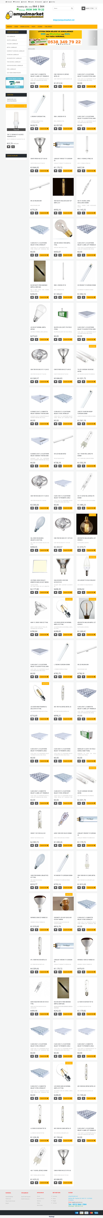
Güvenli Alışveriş (9, 1196)
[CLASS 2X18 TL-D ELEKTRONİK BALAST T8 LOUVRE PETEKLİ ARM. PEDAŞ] (86, 60)
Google (54, 1200)
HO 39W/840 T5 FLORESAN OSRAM (86, 285)
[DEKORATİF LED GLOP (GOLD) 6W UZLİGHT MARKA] (63, 903)
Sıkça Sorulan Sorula (10, 1201)
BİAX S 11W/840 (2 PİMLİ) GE (85, 158)
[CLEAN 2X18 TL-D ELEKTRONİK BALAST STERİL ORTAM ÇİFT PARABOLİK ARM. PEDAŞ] (63, 777)
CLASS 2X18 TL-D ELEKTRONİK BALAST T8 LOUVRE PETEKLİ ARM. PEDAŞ (86, 76)
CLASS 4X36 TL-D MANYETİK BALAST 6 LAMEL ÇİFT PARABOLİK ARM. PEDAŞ (39, 793)
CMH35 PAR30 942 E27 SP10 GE (62, 1170)
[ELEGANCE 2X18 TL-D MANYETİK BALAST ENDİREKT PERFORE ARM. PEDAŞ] (39, 397)
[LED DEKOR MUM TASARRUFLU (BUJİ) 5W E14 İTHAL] (39, 692)
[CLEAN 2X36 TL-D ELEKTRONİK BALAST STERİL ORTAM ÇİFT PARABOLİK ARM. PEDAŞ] (39, 1030)
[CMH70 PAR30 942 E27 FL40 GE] (39, 144)
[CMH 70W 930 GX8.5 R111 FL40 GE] (39, 481)
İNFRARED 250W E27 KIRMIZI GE (38, 917)
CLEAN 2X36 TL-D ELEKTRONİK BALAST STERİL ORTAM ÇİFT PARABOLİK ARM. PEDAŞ (38, 1046)
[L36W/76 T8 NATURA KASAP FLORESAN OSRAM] (86, 397)
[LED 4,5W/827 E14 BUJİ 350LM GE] (86, 566)
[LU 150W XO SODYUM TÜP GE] (86, 987)
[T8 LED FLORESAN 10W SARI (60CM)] (86, 777)
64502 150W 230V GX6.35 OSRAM (63, 833)
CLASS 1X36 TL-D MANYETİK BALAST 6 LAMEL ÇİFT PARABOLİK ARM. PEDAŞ (39, 76)
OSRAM (16, 26)
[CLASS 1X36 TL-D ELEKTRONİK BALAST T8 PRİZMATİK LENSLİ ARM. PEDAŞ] (63, 481)
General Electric (40, 1198)
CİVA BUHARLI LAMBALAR (13, 62)
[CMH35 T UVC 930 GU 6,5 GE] (39, 819)
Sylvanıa (39, 1200)
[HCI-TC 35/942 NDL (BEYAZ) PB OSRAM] (86, 481)
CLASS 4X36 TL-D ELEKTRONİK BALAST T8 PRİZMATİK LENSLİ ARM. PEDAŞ (62, 751)
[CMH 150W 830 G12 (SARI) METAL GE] (86, 861)
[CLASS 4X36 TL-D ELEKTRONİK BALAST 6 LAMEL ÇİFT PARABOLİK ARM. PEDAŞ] (86, 1114)
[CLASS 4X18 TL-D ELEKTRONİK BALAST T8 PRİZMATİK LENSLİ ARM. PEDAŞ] (39, 734)
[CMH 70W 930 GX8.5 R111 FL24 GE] (39, 355)
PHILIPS (33, 26)
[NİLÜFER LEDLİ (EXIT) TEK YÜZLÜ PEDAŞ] (63, 313)
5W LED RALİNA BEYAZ (60, 454)
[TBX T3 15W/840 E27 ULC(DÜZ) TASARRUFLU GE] (16, 120)
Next (94, 38)
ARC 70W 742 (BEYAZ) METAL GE (62, 707)
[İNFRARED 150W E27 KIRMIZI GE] (86, 945)
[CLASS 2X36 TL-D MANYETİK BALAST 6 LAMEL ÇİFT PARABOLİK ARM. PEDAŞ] (86, 692)
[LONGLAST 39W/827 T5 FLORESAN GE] (63, 144)
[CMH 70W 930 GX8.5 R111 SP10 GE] (63, 524)
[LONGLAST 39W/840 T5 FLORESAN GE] (63, 945)
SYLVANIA (40, 26)
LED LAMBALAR (11, 36)
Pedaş (38, 1203)
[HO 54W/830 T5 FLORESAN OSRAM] (63, 861)
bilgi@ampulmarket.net (77, 1202)
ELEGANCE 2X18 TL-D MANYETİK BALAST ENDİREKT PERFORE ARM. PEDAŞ (39, 413)
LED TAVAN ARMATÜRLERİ (14, 72)
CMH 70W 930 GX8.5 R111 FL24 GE (39, 369)
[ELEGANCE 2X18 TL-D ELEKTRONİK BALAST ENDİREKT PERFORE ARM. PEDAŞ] (39, 439)
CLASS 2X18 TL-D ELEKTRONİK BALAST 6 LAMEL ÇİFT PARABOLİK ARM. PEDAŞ (86, 245)
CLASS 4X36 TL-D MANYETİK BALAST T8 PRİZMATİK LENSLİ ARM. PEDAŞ (85, 1046)
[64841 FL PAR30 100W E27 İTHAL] (39, 608)
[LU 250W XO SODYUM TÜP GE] (39, 1114)
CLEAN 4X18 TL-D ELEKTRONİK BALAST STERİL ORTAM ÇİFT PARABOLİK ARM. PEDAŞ (62, 413)
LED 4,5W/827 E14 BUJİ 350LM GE (86, 580)
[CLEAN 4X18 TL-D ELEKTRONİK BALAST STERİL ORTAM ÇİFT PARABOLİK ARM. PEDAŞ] (63, 397)
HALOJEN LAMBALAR (12, 43)
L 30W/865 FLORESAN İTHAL (38, 116)
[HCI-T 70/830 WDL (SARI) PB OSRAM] (86, 439)
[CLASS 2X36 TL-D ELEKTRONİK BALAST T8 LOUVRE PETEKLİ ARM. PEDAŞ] (86, 313)
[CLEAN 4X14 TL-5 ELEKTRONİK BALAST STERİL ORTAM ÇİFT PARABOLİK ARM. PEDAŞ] (39, 229)
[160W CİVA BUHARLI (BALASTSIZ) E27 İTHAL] (39, 861)
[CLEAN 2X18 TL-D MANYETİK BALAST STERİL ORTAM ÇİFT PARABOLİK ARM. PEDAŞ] (39, 1072)
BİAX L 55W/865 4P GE (60, 285)
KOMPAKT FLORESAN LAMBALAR (15, 51)
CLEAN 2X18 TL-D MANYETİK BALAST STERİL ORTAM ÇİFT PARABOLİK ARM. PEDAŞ (38, 1088)
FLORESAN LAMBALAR (13, 54)
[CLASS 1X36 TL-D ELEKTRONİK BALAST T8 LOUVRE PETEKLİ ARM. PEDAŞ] (86, 102)
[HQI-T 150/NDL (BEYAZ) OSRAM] (39, 1156)
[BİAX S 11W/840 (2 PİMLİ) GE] (86, 144)
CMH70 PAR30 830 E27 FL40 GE (62, 369)
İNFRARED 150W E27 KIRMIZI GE (85, 960)
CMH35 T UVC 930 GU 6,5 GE (37, 833)
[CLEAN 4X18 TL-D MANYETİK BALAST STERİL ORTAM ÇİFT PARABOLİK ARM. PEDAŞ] (86, 903)
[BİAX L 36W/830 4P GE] (63, 102)
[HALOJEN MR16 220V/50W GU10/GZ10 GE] (63, 566)
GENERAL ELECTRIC (24, 26)
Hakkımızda (8, 1198)
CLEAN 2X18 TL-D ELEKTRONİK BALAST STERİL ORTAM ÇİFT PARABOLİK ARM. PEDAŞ (62, 793)
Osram (38, 1196)
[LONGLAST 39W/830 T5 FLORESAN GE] (86, 819)
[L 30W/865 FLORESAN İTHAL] (39, 102)
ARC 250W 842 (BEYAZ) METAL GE (86, 1086)
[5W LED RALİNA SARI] (86, 650)
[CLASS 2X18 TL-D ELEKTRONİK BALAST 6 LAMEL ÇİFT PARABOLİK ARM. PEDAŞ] (86, 229)
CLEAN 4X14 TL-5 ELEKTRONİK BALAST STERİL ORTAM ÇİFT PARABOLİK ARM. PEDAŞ (38, 245)
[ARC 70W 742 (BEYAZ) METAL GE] (63, 692)
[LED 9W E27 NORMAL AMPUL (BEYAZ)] (39, 313)
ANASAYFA (9, 26)
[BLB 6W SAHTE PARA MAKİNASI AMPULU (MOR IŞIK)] (63, 987)
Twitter (54, 1198)
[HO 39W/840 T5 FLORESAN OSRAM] (86, 271)
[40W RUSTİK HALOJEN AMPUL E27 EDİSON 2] (86, 608)
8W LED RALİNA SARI (36, 201)
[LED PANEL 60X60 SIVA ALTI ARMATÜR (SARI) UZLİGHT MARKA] (39, 566)
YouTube (55, 1203)
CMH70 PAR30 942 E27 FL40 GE (38, 158)
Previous (33, 38)
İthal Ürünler (40, 1205)
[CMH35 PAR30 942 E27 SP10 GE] (63, 1156)
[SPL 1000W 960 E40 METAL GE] (39, 945)
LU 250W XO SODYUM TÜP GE (38, 1128)
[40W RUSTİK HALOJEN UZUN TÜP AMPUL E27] (63, 186)
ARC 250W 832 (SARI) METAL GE (62, 1128)
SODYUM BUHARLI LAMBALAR (15, 65)
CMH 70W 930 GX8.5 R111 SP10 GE (63, 538)
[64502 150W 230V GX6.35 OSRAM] (63, 819)
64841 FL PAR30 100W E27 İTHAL (39, 622)
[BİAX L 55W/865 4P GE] (63, 271)
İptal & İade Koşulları (25, 1196)
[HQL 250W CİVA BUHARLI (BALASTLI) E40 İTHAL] (39, 524)
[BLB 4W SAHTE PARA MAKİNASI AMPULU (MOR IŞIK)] (39, 271)
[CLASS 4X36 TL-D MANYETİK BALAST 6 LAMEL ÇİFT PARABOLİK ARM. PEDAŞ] (39, 777)
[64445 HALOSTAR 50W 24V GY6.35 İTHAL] (39, 987)
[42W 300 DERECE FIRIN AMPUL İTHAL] (63, 229)
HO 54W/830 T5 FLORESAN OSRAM (63, 875)
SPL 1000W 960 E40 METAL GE (38, 960)
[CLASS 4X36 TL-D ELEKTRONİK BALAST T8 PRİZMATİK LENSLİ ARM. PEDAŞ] (63, 734)
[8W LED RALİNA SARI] (39, 186)
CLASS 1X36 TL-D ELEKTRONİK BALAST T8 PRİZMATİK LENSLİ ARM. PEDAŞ (62, 498)
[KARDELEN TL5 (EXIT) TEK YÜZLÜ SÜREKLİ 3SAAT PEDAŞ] (86, 734)
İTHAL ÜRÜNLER (48, 26)
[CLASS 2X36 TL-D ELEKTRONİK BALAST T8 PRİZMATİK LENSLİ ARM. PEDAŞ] (63, 1030)
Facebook (55, 1196)
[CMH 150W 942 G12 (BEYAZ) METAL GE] (63, 60)
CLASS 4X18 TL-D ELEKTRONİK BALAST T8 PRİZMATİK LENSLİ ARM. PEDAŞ (38, 751)
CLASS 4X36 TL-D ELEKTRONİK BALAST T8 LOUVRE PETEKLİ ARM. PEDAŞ (39, 666)
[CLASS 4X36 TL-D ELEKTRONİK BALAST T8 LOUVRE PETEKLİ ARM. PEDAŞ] (39, 650)
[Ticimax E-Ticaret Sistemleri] (51, 1217)
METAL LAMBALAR (12, 47)
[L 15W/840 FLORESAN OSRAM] (63, 650)
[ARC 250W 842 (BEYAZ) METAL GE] (86, 1072)
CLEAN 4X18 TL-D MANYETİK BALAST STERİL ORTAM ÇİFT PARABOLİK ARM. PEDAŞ (85, 919)
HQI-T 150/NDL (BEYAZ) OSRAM (38, 1170)
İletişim (7, 1203)
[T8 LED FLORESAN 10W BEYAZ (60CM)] (86, 355)
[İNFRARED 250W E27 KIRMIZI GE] (39, 903)
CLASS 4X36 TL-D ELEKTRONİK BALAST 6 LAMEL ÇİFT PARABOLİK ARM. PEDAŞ (86, 1130)
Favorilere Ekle (8, 146)
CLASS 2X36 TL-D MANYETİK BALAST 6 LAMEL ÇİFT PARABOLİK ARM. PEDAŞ (86, 708)
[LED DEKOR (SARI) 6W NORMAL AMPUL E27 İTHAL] (63, 1072)
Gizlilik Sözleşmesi (25, 1199)
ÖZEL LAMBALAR (11, 69)
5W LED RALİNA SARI (83, 664)
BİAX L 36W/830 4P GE (60, 116)
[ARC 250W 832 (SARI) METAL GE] (63, 1114)
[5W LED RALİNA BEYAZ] (63, 439)
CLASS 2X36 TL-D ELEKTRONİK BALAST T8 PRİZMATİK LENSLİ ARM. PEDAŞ (62, 1046)
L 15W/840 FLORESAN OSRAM (62, 664)
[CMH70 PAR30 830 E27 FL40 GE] (63, 355)
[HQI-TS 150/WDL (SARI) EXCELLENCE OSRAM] (86, 186)
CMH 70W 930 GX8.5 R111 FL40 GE (39, 496)
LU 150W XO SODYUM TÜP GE (85, 1002)
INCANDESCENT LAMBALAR (14, 58)
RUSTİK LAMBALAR (12, 40)
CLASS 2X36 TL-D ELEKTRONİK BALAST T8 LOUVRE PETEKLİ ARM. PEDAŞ (86, 329)
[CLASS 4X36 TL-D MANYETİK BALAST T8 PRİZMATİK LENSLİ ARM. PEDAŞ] (86, 1030)
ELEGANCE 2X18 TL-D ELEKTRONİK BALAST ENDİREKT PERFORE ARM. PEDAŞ (39, 455)
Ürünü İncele (13, 146)
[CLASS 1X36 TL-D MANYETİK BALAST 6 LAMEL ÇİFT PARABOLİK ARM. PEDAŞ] (39, 60)
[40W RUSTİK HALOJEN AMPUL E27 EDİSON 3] (86, 524)
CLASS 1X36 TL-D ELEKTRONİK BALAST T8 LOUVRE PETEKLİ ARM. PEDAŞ (86, 118)
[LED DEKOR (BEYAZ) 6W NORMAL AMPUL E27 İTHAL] (63, 608)
